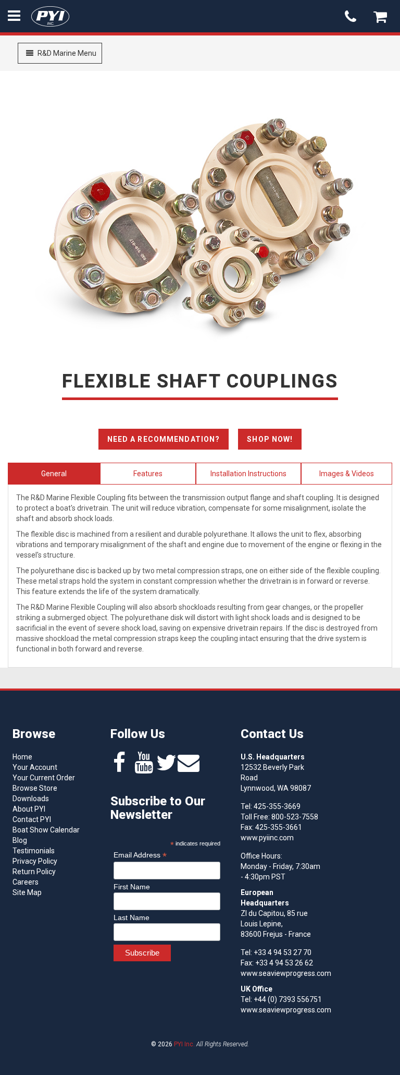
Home (22, 757)
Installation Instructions (248, 473)
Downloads (30, 798)
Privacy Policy (34, 861)
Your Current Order (43, 778)
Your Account (34, 767)
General (54, 473)
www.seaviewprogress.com (286, 973)
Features (147, 473)
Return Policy (34, 871)
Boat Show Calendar (46, 830)
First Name (132, 887)
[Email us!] (188, 768)
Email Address (140, 855)
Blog (19, 840)
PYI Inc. (184, 1044)
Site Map (27, 892)
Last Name (131, 917)
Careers (25, 882)
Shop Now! (270, 439)
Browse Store (34, 788)
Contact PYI (31, 819)
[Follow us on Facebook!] (119, 768)
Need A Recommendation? (163, 439)
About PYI (28, 809)
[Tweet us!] (166, 768)
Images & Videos (346, 473)
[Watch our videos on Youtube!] (144, 768)
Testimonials (33, 851)
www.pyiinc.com (267, 838)
